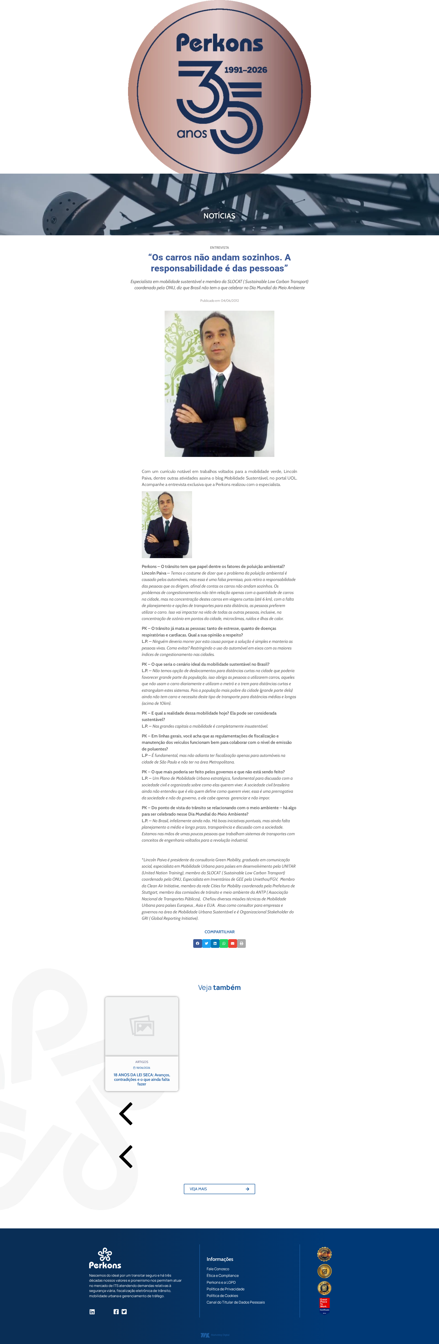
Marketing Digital (220, 1334)
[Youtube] (108, 1312)
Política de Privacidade (225, 1288)
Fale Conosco (218, 1268)
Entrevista (219, 248)
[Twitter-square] (124, 1312)
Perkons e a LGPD (221, 1282)
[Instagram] (100, 1312)
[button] (197, 943)
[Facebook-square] (116, 1312)
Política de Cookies (222, 1295)
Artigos (141, 1062)
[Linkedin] (92, 1312)
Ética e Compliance (223, 1275)
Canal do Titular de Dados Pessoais (236, 1302)
